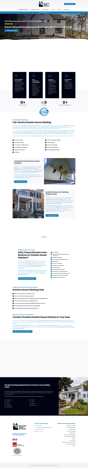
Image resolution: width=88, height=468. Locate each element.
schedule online (40, 396)
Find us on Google (39, 431)
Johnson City (25, 274)
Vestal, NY (8, 401)
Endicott (22, 177)
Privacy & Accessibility (54, 465)
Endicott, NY (8, 403)
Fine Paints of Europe (28, 133)
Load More (44, 236)
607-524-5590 (34, 396)
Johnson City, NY (9, 405)
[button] (28, 140)
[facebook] (14, 439)
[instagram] (16, 439)
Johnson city (28, 177)
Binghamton (66, 125)
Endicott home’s (15, 328)
